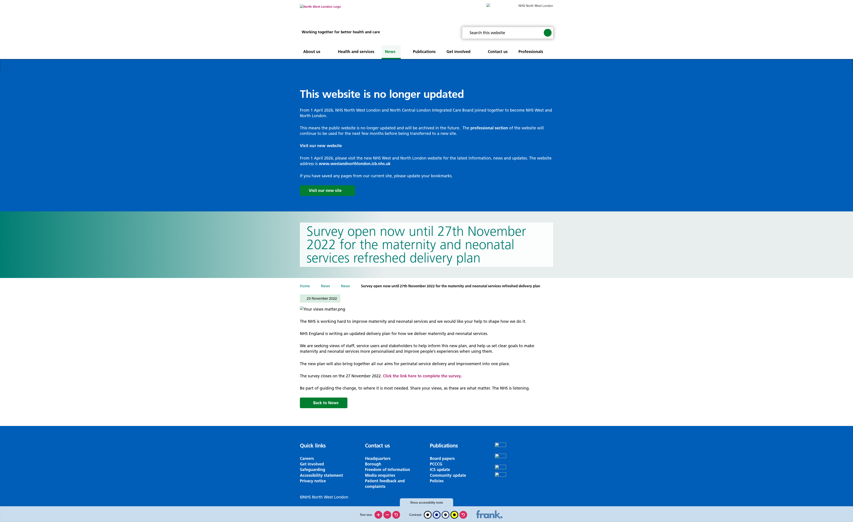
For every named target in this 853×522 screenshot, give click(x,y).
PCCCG (436, 464)
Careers (307, 458)
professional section (489, 127)
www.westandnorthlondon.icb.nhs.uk (355, 163)
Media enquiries (380, 475)
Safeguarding (312, 469)
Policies (437, 480)
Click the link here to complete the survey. (422, 375)
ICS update (440, 469)
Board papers (442, 458)
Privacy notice (313, 480)
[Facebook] (524, 448)
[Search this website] (548, 32)
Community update (448, 475)
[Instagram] (524, 459)
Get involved (312, 464)
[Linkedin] (524, 477)
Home (305, 286)
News (325, 286)
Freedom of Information (387, 469)
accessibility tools (426, 502)
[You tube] (524, 468)
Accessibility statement (321, 475)
